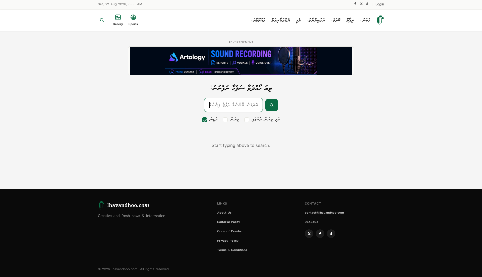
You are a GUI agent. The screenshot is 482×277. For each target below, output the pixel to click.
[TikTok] (367, 5)
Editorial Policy (228, 222)
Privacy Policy (227, 241)
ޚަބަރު (365, 20)
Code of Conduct (230, 231)
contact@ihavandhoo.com (324, 213)
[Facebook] (355, 5)
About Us (224, 213)
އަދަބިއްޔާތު (316, 20)
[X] (361, 5)
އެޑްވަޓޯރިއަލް (280, 20)
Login (380, 4)
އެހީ (298, 20)
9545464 (311, 222)
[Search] (102, 20)
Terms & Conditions (232, 250)
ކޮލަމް (335, 20)
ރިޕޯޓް (350, 20)
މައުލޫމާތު (258, 20)
